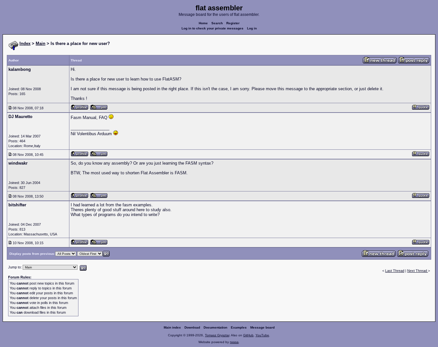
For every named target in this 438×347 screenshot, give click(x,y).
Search (217, 23)
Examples (239, 327)
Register (233, 23)
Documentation (215, 327)
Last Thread (394, 271)
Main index (172, 327)
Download (192, 327)
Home (203, 23)
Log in (252, 28)
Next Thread (417, 271)
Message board (262, 327)
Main (40, 43)
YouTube (262, 335)
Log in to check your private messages (212, 28)
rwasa (234, 342)
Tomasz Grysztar (217, 335)
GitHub (248, 335)
